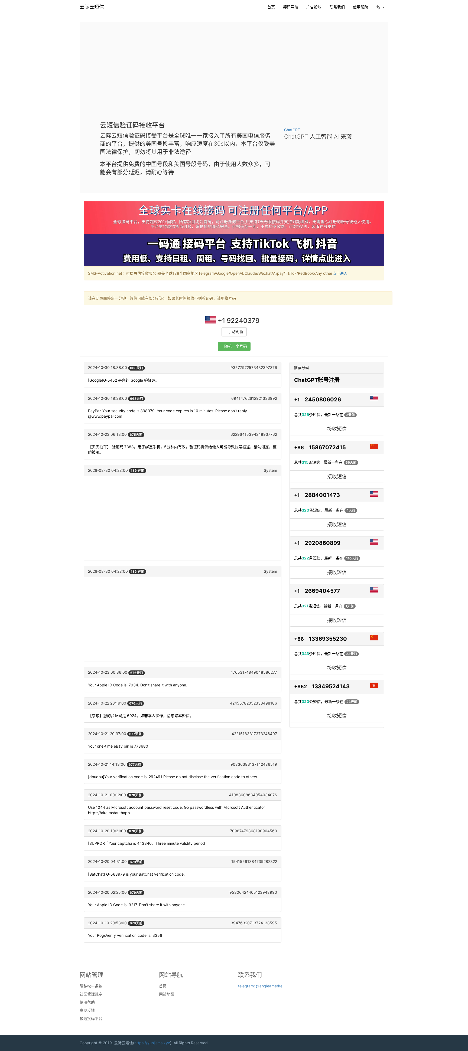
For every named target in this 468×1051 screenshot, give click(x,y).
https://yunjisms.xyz (152, 1042)
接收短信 (337, 429)
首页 (271, 7)
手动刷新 (235, 332)
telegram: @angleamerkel (260, 986)
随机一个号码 (235, 346)
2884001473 (322, 495)
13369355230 (328, 639)
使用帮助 (360, 7)
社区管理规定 (91, 994)
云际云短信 (92, 7)
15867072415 (327, 447)
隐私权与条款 (91, 986)
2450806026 (323, 399)
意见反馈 (87, 1010)
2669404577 (322, 591)
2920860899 (322, 543)
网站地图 (166, 994)
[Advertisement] (234, 76)
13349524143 (331, 686)
